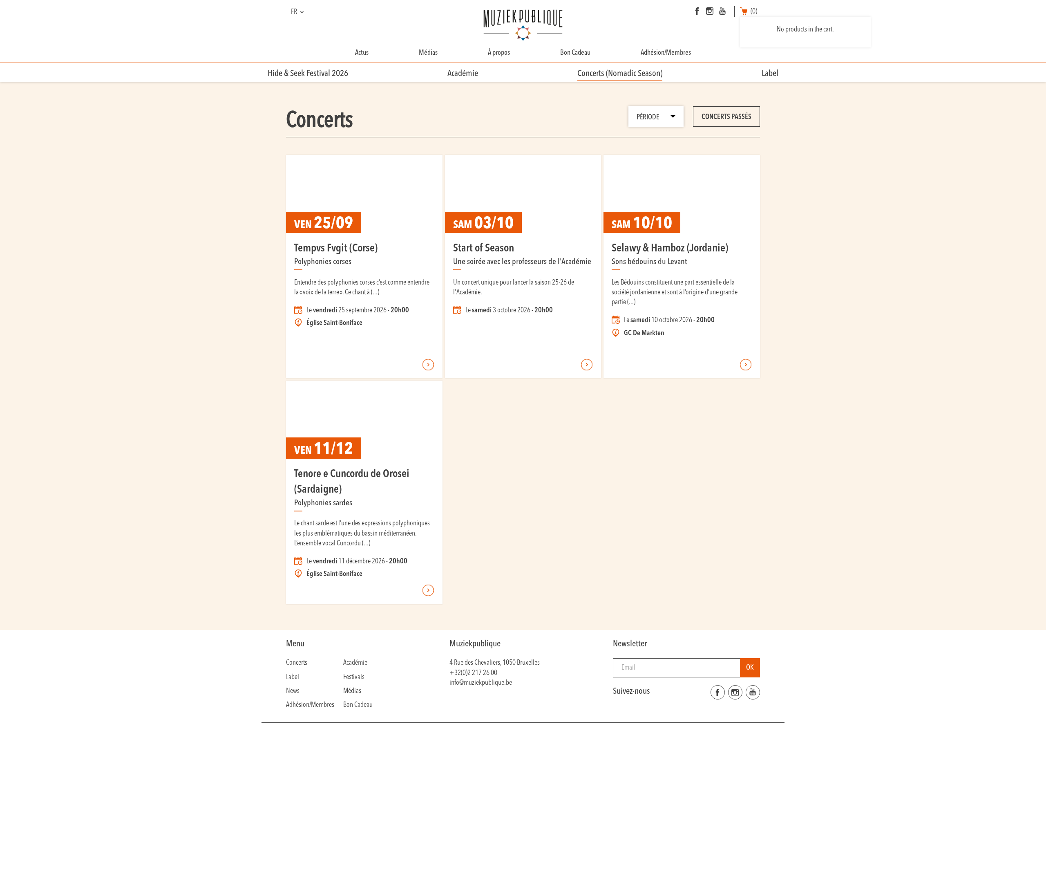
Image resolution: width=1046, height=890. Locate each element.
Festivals (353, 677)
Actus (362, 52)
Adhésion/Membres (666, 52)
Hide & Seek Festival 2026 (308, 73)
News (292, 691)
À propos (499, 52)
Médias (428, 52)
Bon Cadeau (575, 52)
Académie (462, 73)
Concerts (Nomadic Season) (619, 73)
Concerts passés (726, 117)
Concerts (296, 662)
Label (770, 73)
